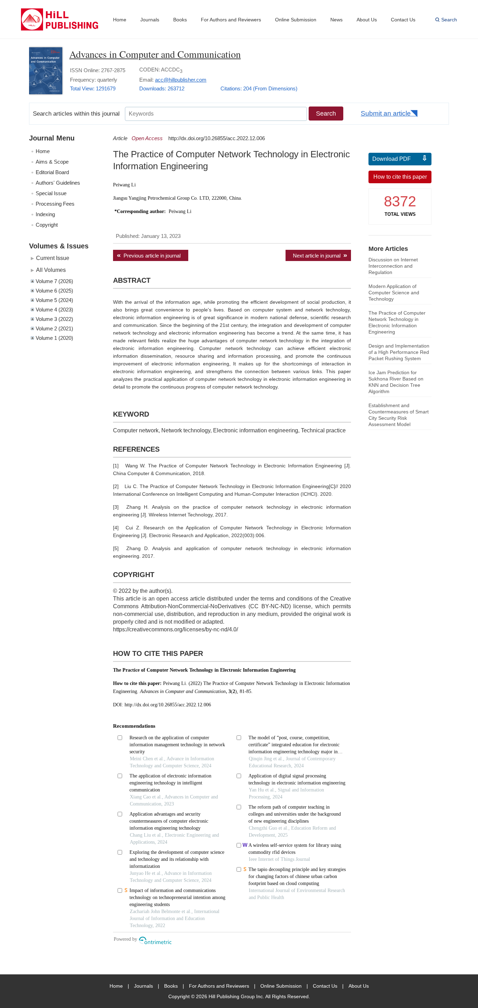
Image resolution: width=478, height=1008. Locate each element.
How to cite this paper (400, 177)
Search (449, 19)
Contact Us (403, 19)
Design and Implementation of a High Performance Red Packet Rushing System (398, 352)
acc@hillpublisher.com (180, 80)
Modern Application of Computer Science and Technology (393, 292)
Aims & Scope (52, 162)
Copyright (47, 225)
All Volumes (51, 270)
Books (180, 19)
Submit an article (386, 113)
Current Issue (52, 258)
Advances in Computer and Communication (155, 54)
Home (119, 19)
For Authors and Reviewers (231, 19)
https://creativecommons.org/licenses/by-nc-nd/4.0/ (175, 629)
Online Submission (295, 19)
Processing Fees (55, 204)
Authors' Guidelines (58, 183)
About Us (367, 19)
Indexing (45, 214)
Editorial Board (52, 172)
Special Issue (51, 193)
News (336, 19)
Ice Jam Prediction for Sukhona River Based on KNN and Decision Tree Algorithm (395, 382)
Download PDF (391, 159)
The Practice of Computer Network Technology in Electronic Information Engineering (397, 322)
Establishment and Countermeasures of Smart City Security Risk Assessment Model (398, 415)
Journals (149, 19)
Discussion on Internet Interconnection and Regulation (393, 266)
